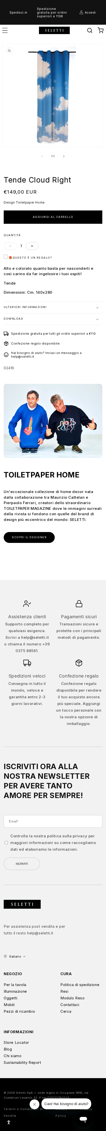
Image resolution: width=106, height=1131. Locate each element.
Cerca (65, 1011)
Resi (64, 991)
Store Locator (16, 1042)
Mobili (9, 1004)
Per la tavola (15, 984)
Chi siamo (12, 1055)
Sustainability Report (22, 1062)
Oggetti (10, 998)
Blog (8, 1049)
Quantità (12, 235)
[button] (89, 30)
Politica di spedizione (79, 984)
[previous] (42, 156)
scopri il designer (29, 537)
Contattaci (69, 1004)
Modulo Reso (72, 998)
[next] (63, 156)
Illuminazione (15, 991)
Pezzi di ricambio (19, 1011)
